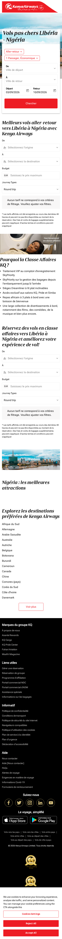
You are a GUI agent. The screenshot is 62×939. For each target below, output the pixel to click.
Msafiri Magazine (11, 654)
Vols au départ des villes (37, 836)
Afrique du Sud (10, 524)
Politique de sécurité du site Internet (19, 720)
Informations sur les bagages (17, 697)
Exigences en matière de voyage (18, 777)
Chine (5, 576)
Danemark (8, 597)
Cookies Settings (31, 913)
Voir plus (31, 606)
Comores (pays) (11, 581)
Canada (6, 571)
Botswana (8, 555)
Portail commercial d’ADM (15, 687)
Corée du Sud (10, 587)
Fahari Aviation (9, 649)
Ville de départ (14, 69)
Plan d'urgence (9, 739)
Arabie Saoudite (11, 534)
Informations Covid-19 (13, 782)
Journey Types (9, 182)
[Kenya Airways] (9, 803)
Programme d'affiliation (14, 677)
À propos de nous (11, 630)
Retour (36, 88)
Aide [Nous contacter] (13, 763)
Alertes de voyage (11, 772)
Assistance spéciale (12, 692)
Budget (5, 168)
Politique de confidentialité (15, 711)
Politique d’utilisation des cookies (18, 730)
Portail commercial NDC (14, 682)
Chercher (31, 103)
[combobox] (32, 148)
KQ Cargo (7, 640)
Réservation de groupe (13, 673)
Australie (7, 539)
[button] (22, 58)
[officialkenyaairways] (30, 803)
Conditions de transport (14, 715)
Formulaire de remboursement (17, 787)
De (7, 66)
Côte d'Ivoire (9, 592)
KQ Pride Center (10, 644)
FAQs (4, 768)
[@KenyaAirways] (19, 803)
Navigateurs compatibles (14, 725)
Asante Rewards (10, 635)
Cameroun (8, 566)
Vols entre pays (48, 832)
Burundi (6, 560)
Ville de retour (14, 81)
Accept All (30, 932)
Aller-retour (12, 51)
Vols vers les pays (12, 832)
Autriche (7, 545)
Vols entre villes (17, 836)
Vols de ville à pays (43, 840)
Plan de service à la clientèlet (16, 734)
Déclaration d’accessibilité (15, 744)
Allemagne (8, 529)
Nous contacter (10, 758)
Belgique (7, 550)
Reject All (31, 923)
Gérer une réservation (13, 668)
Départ (9, 88)
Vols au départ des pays (21, 840)
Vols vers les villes (31, 832)
